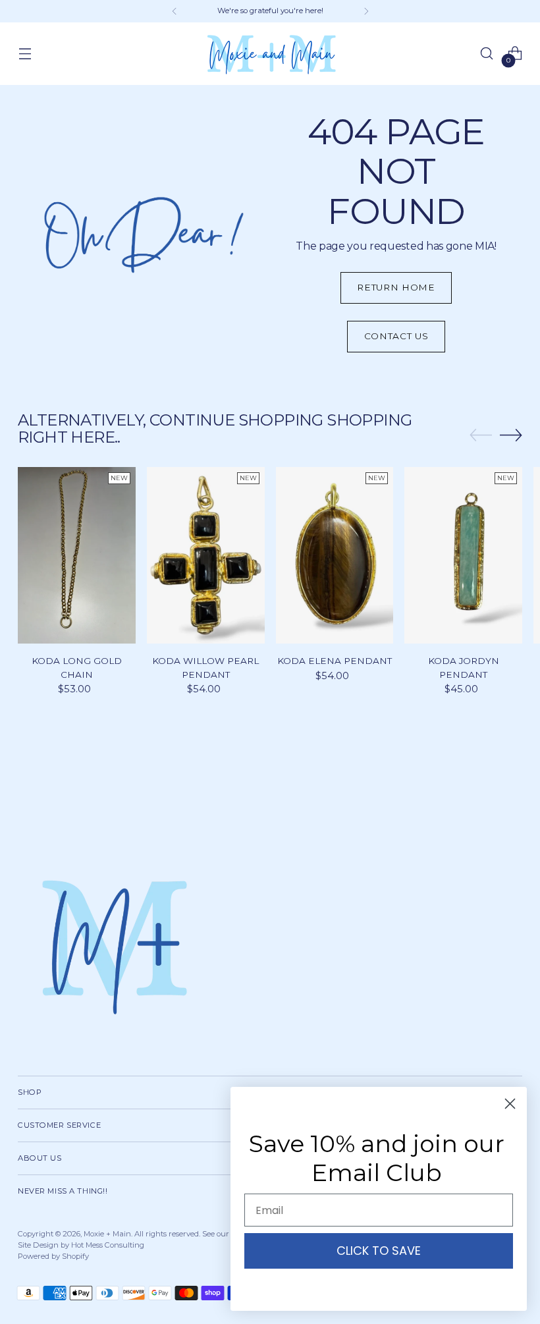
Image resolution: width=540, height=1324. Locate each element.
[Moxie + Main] (270, 54)
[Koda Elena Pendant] (335, 555)
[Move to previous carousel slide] (481, 435)
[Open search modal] (486, 53)
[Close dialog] (510, 1103)
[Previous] (174, 11)
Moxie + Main (107, 1233)
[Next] (366, 11)
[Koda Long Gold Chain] (77, 555)
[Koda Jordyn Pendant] (463, 555)
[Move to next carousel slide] (511, 435)
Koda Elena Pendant (334, 660)
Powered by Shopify (53, 1256)
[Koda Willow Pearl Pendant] (206, 555)
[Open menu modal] (24, 53)
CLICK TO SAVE (379, 1250)
